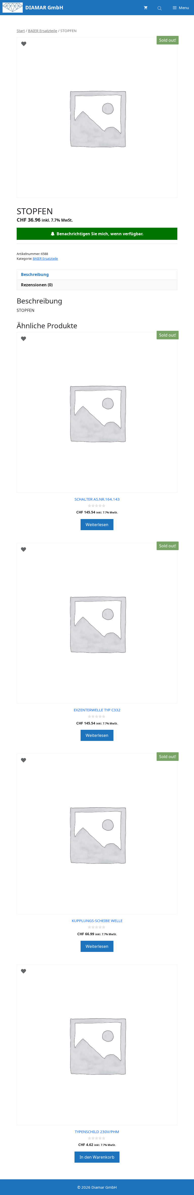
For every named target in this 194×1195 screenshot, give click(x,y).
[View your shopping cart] (146, 7)
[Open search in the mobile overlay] (160, 7)
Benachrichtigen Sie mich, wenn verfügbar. (99, 234)
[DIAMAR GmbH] (13, 7)
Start (21, 30)
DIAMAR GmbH (44, 7)
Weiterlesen (97, 524)
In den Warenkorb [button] (97, 1157)
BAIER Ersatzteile (42, 30)
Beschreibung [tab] (35, 274)
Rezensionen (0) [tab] (37, 285)
